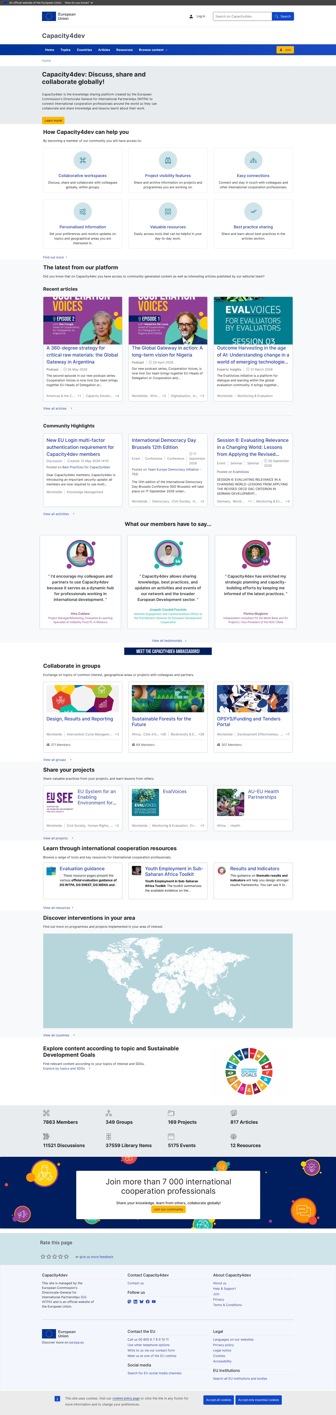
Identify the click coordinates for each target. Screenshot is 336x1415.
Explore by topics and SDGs (64, 1068)
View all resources (57, 908)
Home (49, 50)
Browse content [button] (151, 50)
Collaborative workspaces (83, 175)
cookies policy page (126, 1398)
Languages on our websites (233, 1339)
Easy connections (253, 175)
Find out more (54, 257)
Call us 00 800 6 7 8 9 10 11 (148, 1339)
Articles (104, 50)
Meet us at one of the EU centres (152, 1356)
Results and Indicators (254, 868)
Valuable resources (168, 227)
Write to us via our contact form (151, 1350)
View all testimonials (167, 641)
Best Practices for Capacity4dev (86, 467)
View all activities (56, 514)
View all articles (55, 408)
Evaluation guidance (82, 868)
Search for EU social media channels (154, 1373)
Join (288, 50)
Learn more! (53, 120)
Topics (65, 50)
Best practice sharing (253, 227)
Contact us (136, 1283)
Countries (84, 50)
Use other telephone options (149, 1345)
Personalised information (83, 227)
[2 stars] (46, 1256)
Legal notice (222, 1350)
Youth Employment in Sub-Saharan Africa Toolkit (174, 871)
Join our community (168, 1209)
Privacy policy (223, 1345)
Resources (124, 50)
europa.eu (76, 1342)
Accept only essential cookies (258, 1400)
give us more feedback (96, 1257)
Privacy (218, 1299)
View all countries (56, 1035)
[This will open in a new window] (58, 16)
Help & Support (224, 1288)
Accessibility (222, 1361)
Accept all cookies (218, 1400)
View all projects (56, 838)
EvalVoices (241, 472)
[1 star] (43, 1256)
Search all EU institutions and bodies (240, 1378)
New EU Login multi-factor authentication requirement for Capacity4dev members (80, 447)
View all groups (55, 760)
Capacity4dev (63, 35)
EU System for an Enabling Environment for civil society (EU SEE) (97, 803)
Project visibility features (168, 175)
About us (219, 1283)
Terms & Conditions (227, 1305)
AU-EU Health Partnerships (263, 794)
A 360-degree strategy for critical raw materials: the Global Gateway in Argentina (82, 355)
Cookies (219, 1356)
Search (286, 16)
